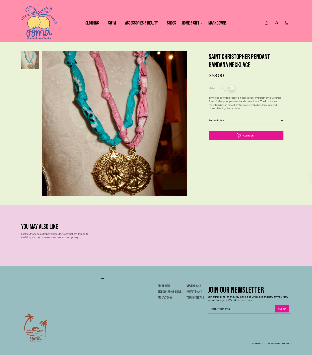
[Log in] (276, 23)
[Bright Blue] (225, 88)
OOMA (262, 343)
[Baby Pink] (231, 88)
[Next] (189, 123)
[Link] (156, 278)
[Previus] (40, 123)
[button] (266, 23)
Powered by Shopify (279, 343)
